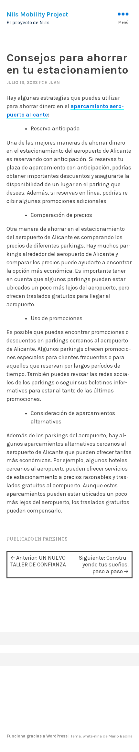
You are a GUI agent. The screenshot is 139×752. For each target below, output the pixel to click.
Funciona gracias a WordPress (38, 736)
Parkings (55, 539)
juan (54, 82)
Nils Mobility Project (37, 14)
